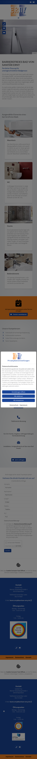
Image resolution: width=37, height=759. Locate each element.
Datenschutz (14, 405)
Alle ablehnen (18, 396)
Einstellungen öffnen (18, 392)
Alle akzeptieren (18, 400)
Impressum (23, 405)
